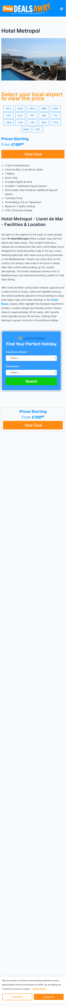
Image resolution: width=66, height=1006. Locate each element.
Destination (13, 366)
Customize (17, 996)
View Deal (33, 154)
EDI (8, 115)
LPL (56, 115)
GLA (20, 115)
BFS (8, 108)
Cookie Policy (39, 988)
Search (31, 381)
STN (55, 122)
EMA (55, 108)
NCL (38, 129)
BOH (32, 108)
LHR (20, 122)
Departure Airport (16, 352)
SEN (44, 122)
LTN (32, 122)
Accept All (49, 996)
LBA (44, 115)
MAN (26, 129)
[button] (61, 9)
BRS (44, 108)
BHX (20, 108)
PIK (32, 115)
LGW (8, 122)
